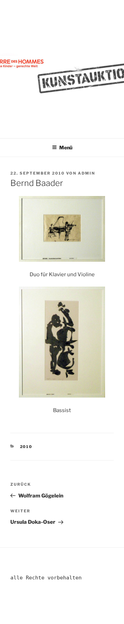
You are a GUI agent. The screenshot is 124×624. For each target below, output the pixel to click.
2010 (26, 446)
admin (86, 173)
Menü (65, 147)
